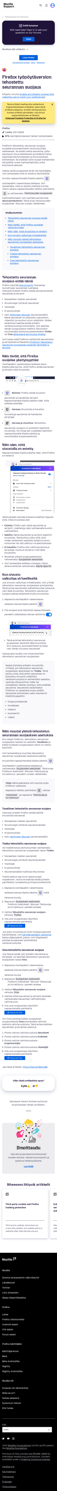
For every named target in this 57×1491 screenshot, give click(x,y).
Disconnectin (26, 285)
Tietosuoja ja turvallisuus (16, 17)
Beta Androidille (11, 1361)
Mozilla (9, 1259)
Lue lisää (28, 1166)
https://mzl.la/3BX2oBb (35, 1067)
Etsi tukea (7, 1408)
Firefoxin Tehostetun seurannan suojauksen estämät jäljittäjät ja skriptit (27, 345)
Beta (4, 1356)
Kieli (4, 1424)
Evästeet (7, 1481)
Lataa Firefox (28, 57)
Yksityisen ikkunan (20, 315)
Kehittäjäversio (10, 1351)
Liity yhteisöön (10, 1292)
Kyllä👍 (25, 1086)
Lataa (5, 1314)
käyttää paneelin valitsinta (36, 934)
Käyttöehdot (9, 1471)
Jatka (28, 39)
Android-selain (10, 1324)
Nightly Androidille (12, 1371)
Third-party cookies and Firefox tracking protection (22, 1206)
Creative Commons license (35, 1459)
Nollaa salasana (10, 1398)
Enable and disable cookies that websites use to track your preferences (28, 95)
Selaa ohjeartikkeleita (14, 1297)
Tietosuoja (40, 63)
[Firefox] (28, 69)
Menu (46, 5)
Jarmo (28, 1111)
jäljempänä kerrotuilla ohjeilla (29, 334)
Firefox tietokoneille (13, 1319)
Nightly (6, 1366)
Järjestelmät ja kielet (21, 63)
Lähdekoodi (8, 1282)
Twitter (6, 1287)
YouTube (8, 1438)
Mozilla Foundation (16, 1448)
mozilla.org (8, 1466)
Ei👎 (35, 1086)
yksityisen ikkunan (20, 836)
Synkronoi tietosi (11, 1403)
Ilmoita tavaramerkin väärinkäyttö (20, 1277)
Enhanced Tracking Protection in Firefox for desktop (26, 119)
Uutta (33, 63)
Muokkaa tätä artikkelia (13, 49)
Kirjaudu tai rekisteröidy (15, 1388)
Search (40, 5)
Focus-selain (9, 1334)
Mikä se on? (8, 1393)
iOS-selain (7, 1329)
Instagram (13, 1438)
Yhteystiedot (9, 1486)
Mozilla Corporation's (19, 1445)
